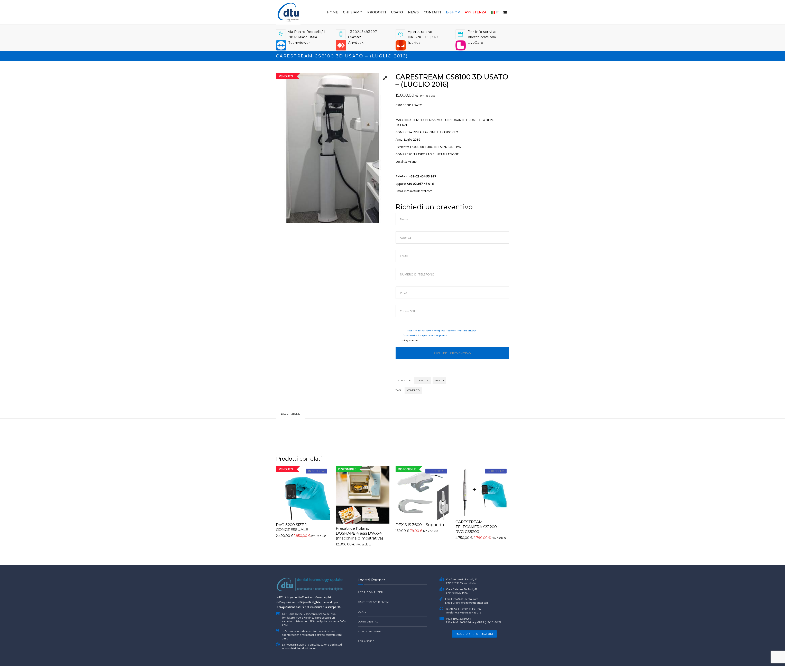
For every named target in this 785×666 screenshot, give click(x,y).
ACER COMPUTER (370, 592)
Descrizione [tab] (290, 413)
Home (332, 12)
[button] (383, 79)
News (413, 12)
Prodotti (376, 12)
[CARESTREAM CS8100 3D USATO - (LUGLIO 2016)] (332, 148)
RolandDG (366, 641)
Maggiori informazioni (474, 633)
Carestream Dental (374, 601)
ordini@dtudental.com (475, 602)
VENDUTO (413, 390)
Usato (397, 12)
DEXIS (362, 611)
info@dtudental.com (482, 37)
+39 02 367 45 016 (470, 612)
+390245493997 (362, 32)
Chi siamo (352, 12)
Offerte (422, 380)
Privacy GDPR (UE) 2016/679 (484, 622)
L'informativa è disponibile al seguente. (439, 335)
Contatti (432, 12)
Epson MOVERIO (370, 631)
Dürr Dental (368, 621)
